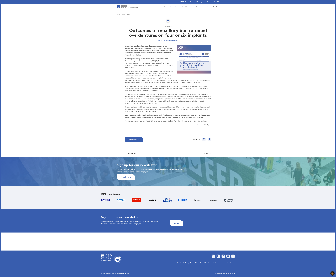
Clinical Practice (163, 40)
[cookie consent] (332, 273)
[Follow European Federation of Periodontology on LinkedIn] (218, 256)
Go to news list (134, 139)
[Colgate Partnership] (136, 200)
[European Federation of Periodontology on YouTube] (228, 256)
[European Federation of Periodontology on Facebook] (223, 256)
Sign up (176, 223)
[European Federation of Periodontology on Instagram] (233, 256)
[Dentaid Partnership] (105, 200)
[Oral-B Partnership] (121, 200)
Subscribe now (126, 177)
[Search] (218, 2)
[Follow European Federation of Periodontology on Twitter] (213, 256)
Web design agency (221, 273)
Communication (173, 40)
